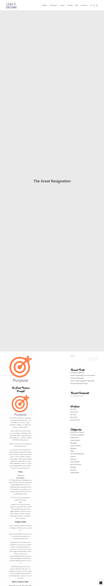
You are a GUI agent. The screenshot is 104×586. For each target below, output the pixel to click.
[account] (94, 5)
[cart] (96, 5)
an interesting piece (20, 478)
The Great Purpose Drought (20, 389)
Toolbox (44, 5)
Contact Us (84, 5)
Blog (76, 5)
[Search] (91, 5)
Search (72, 356)
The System (53, 5)
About (63, 5)
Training (70, 5)
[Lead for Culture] (11, 5)
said (20, 502)
